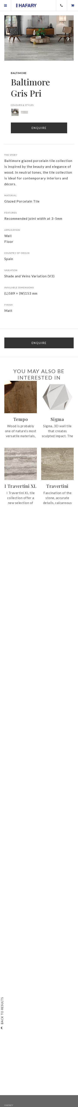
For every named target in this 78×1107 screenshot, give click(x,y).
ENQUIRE (39, 343)
